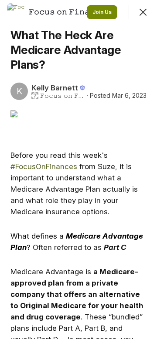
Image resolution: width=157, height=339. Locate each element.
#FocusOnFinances (43, 166)
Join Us (102, 12)
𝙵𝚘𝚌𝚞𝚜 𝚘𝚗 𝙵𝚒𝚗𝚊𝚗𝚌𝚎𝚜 (62, 95)
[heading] (71, 12)
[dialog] (78, 169)
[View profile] (15, 12)
